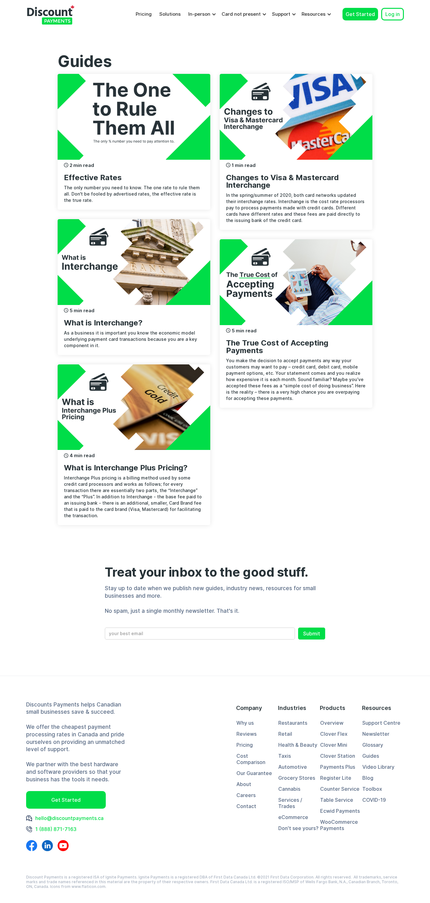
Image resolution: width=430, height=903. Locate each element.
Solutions (170, 14)
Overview (331, 723)
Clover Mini (333, 745)
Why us (245, 723)
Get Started (360, 14)
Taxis (284, 756)
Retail (285, 734)
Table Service (336, 800)
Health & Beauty (297, 745)
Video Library (378, 767)
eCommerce (293, 817)
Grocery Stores (296, 778)
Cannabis (289, 789)
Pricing (144, 14)
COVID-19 (374, 800)
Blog (367, 778)
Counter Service (339, 789)
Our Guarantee (254, 773)
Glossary (372, 745)
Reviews (246, 734)
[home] (50, 14)
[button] (201, 14)
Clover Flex (334, 734)
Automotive (292, 767)
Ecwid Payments (340, 811)
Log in (392, 14)
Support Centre (381, 723)
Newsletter (375, 734)
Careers (246, 795)
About (243, 784)
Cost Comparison (250, 759)
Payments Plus (337, 767)
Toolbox (372, 789)
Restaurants (292, 723)
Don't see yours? (298, 828)
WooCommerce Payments (339, 825)
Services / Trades (290, 803)
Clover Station (337, 756)
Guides (370, 756)
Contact (246, 806)
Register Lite (335, 778)
